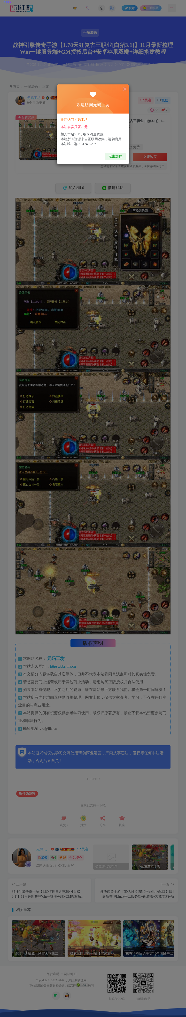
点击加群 (115, 156)
